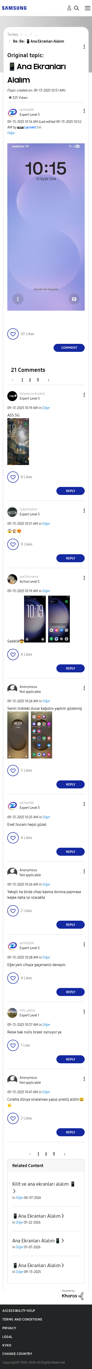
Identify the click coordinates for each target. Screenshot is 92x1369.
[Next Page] (47, 380)
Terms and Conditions (22, 1319)
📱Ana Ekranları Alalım (36, 1216)
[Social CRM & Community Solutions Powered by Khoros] (72, 1294)
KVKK (6, 1345)
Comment (69, 348)
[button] (76, 111)
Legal (7, 1337)
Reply (70, 491)
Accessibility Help (18, 1311)
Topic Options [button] (76, 46)
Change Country (17, 1354)
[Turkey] (14, 7)
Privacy (9, 1328)
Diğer (11, 133)
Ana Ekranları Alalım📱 (36, 1241)
